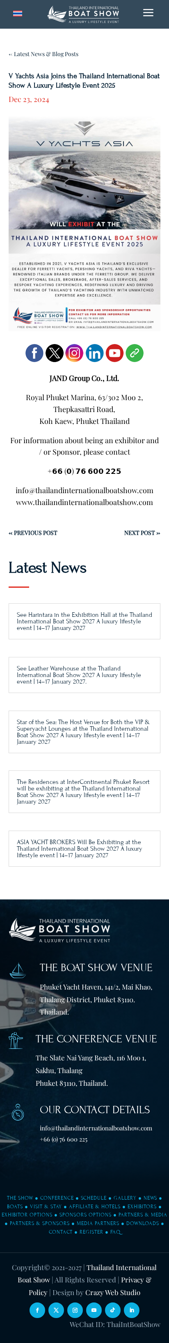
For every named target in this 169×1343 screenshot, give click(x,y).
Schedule (94, 1198)
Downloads (142, 1223)
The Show (20, 1198)
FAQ (115, 1232)
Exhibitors (142, 1206)
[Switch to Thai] (17, 13)
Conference (57, 1198)
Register (91, 1232)
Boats (15, 1206)
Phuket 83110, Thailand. (72, 1082)
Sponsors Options (85, 1215)
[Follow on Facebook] (37, 1310)
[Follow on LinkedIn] (131, 1310)
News (150, 1198)
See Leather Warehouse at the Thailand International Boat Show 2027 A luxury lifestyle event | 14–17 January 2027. (79, 675)
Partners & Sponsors (40, 1223)
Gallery (125, 1198)
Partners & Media (143, 1215)
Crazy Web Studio (112, 1292)
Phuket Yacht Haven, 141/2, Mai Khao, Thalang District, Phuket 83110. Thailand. (96, 999)
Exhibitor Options (27, 1215)
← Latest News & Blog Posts (43, 54)
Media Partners (98, 1223)
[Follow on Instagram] (75, 1310)
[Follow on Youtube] (94, 1310)
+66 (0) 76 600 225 (63, 1139)
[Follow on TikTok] (113, 1310)
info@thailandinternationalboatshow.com (96, 1128)
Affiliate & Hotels (95, 1206)
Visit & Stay (46, 1206)
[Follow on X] (56, 1310)
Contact (61, 1232)
